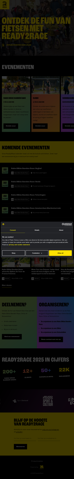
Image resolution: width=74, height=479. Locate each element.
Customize (36, 253)
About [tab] (61, 230)
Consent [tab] (13, 230)
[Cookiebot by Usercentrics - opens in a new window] (63, 224)
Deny (13, 253)
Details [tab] (37, 230)
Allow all (60, 253)
